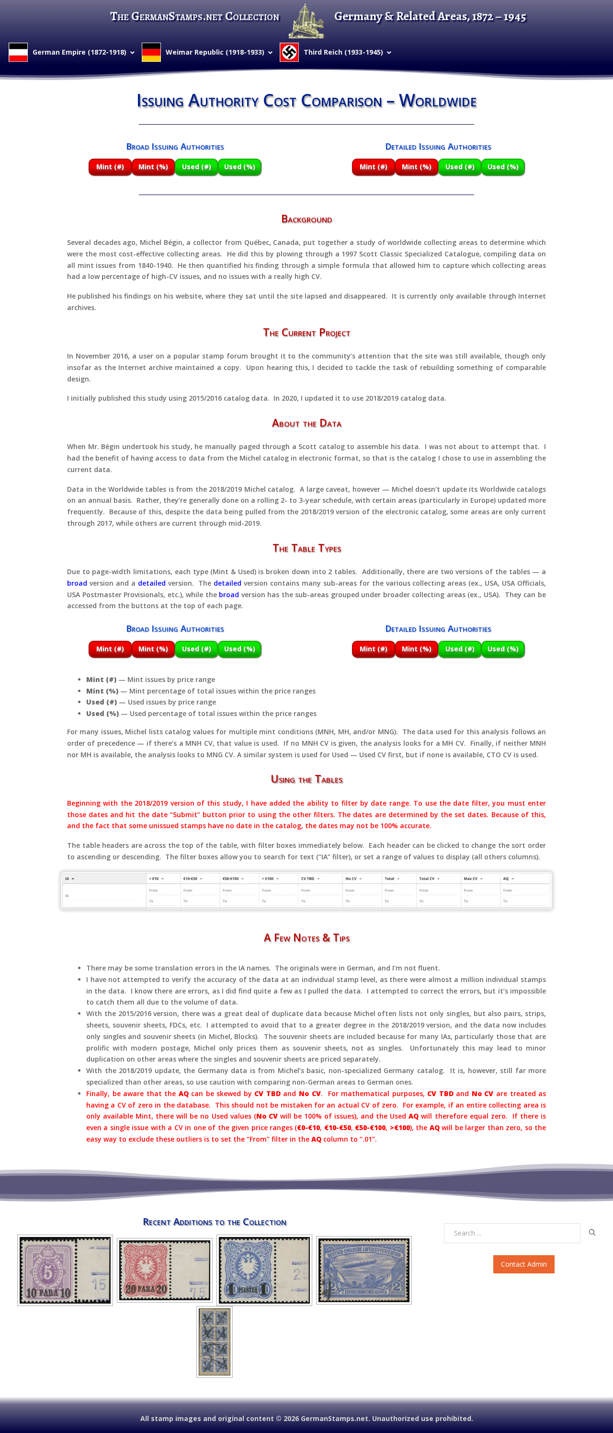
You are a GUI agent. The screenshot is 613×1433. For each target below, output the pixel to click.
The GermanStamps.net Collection (194, 16)
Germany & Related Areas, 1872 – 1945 (430, 16)
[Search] (592, 1232)
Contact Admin (524, 1264)
